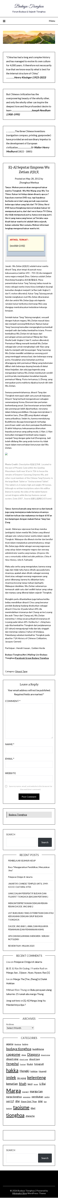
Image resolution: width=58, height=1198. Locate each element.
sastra (46, 1097)
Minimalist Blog (19, 1193)
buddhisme (38, 1049)
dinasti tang (34, 1059)
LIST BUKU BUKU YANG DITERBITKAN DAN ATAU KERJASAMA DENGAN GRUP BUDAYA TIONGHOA (31, 916)
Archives (10, 1024)
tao (45, 1101)
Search (10, 834)
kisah (22, 1083)
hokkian (34, 1071)
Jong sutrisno (13, 1000)
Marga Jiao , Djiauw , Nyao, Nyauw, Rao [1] (28, 972)
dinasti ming (45, 1055)
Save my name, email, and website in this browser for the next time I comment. (30, 788)
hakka (12, 1070)
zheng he (30, 1116)
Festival (23, 1064)
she (17, 1101)
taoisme (21, 1107)
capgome (13, 1054)
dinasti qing (12, 1059)
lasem (36, 1084)
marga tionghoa (14, 1096)
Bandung (18, 1044)
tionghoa (15, 1115)
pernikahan (37, 1096)
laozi (30, 1083)
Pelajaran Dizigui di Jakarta (20, 877)
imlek (11, 1077)
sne (40, 1101)
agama (9, 1044)
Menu (52, 20)
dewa (23, 1055)
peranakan (26, 1097)
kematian (12, 1083)
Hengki (24, 1071)
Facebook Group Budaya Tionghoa (32, 658)
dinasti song (24, 1059)
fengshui (12, 1064)
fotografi (39, 1064)
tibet (33, 1108)
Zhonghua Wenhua (29, 182)
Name (9, 744)
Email (9, 758)
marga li (25, 1092)
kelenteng (36, 1077)
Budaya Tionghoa (29, 6)
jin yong (21, 1078)
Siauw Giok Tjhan (29, 1101)
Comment (12, 700)
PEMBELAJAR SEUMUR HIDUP (22, 860)
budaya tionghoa (18, 1049)
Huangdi (42, 1071)
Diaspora (33, 1054)
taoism (9, 1108)
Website (10, 773)
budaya (25, 1044)
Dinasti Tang (21, 671)
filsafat (30, 1064)
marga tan (36, 1091)
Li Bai (42, 1083)
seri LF (10, 1101)
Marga (13, 1090)
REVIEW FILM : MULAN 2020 (21, 946)
